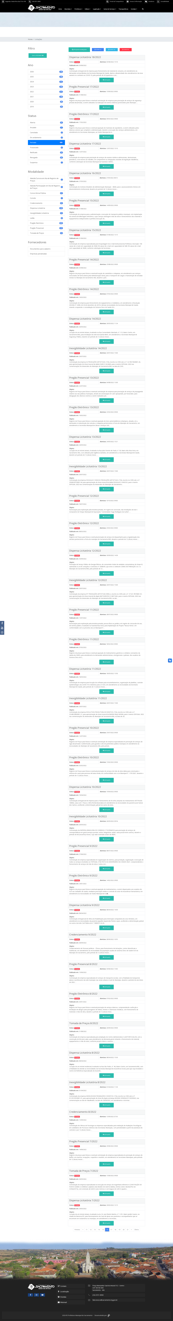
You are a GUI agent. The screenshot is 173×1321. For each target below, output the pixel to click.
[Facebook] (2, 623)
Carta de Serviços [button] (109, 9)
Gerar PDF (126, 49)
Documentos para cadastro (40, 249)
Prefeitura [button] (78, 9)
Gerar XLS (98, 49)
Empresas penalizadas (38, 254)
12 (91, 1230)
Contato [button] (133, 9)
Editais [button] (87, 9)
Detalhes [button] (107, 80)
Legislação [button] (96, 9)
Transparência (123, 9)
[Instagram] (2, 632)
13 (95, 1230)
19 (119, 1230)
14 (99, 1230)
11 (86, 1230)
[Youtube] (2, 628)
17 (111, 1230)
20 (123, 1230)
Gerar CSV (112, 49)
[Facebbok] (30, 1295)
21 (127, 1230)
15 (103, 1230)
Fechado (37, 55)
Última (136, 1230)
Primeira (77, 1230)
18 (115, 1230)
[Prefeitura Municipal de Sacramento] (41, 8)
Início (60, 9)
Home (30, 39)
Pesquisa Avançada (80, 49)
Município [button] (68, 9)
